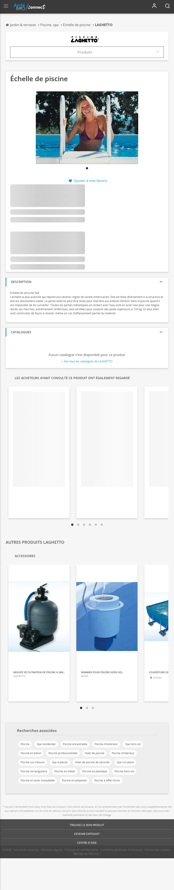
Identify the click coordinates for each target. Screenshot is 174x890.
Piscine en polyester (74, 780)
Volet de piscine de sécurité (92, 762)
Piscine (25, 744)
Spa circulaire (125, 762)
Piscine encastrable (75, 744)
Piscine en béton (31, 753)
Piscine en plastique (94, 771)
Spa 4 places (60, 762)
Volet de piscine (94, 753)
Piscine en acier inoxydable (38, 780)
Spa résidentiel (46, 744)
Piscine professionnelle (62, 753)
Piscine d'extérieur (106, 744)
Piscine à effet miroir (107, 780)
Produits (84, 52)
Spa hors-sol (133, 744)
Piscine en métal (64, 771)
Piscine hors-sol (124, 771)
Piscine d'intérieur (123, 753)
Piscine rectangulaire (34, 771)
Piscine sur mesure (33, 762)
